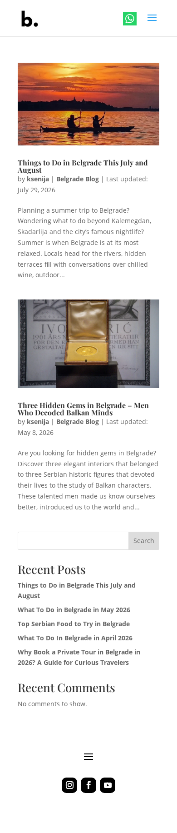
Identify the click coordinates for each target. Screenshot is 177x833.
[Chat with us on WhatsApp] (131, 20)
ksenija (38, 179)
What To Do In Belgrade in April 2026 (75, 637)
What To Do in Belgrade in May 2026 (74, 609)
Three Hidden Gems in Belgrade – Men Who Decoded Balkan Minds (83, 408)
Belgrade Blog (77, 179)
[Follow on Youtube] (107, 785)
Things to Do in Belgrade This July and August (83, 166)
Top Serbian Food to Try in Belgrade (74, 623)
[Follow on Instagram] (69, 785)
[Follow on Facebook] (88, 785)
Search (143, 540)
